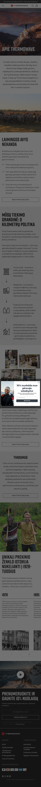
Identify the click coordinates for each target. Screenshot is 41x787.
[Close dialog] (39, 382)
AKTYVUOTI (27, 400)
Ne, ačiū (27, 402)
